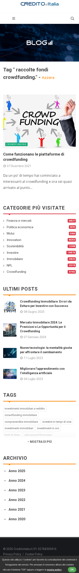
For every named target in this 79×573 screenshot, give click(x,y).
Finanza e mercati (19, 221)
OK (72, 569)
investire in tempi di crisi (56, 421)
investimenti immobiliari (19, 428)
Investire (13, 253)
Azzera (48, 77)
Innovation (14, 240)
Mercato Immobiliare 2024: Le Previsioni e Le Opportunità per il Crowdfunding (43, 327)
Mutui (10, 233)
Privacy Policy (12, 554)
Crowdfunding (16, 144)
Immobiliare (15, 259)
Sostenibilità (15, 246)
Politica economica (20, 227)
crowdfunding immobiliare (21, 415)
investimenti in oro (48, 428)
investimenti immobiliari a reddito (25, 408)
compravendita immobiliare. (22, 421)
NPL (9, 265)
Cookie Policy (34, 554)
